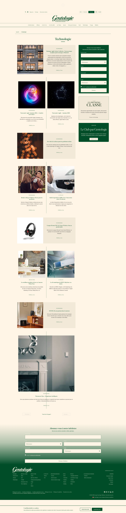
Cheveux (52, 475)
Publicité (111, 482)
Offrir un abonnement (87, 477)
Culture (32, 475)
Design (32, 481)
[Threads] (112, 492)
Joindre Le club (94, 139)
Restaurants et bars (24, 481)
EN (80, 12)
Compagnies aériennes (74, 475)
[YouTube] (108, 492)
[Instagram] (106, 492)
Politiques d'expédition (57, 492)
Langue (82, 79)
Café (22, 477)
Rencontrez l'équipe (109, 475)
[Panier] (96, 12)
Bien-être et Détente (34, 477)
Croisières (72, 479)
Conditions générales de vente (38, 492)
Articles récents (31, 25)
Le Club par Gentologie (89, 473)
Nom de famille (83, 72)
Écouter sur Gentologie (93, 117)
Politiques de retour (48, 492)
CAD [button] (100, 12)
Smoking (64, 483)
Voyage (91, 25)
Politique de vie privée (17, 492)
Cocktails (22, 479)
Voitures (45, 475)
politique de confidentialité (91, 86)
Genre (82, 59)
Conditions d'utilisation (26, 492)
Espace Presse (110, 478)
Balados (96, 25)
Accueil (17, 32)
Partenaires (111, 480)
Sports (64, 25)
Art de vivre (44, 25)
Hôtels (72, 483)
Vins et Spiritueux (24, 483)
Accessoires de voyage (74, 477)
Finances (14, 477)
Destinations (73, 481)
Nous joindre (111, 484)
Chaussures (65, 477)
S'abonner (85, 475)
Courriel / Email (84, 52)
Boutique (36, 12)
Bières (22, 475)
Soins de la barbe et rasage (55, 479)
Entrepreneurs (15, 475)
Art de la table (52, 25)
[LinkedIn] (110, 492)
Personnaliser (85, 509)
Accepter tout (97, 509)
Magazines (32, 12)
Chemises (65, 479)
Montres (64, 481)
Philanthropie (15, 479)
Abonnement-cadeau (43, 12)
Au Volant (59, 25)
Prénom (82, 66)
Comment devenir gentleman (36, 479)
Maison (32, 485)
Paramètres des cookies (67, 492)
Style (80, 25)
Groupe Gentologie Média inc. (99, 495)
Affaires (38, 25)
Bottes (64, 475)
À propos (111, 473)
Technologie (85, 25)
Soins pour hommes (72, 25)
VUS (44, 477)
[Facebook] (104, 492)
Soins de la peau (54, 477)
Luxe (31, 483)
